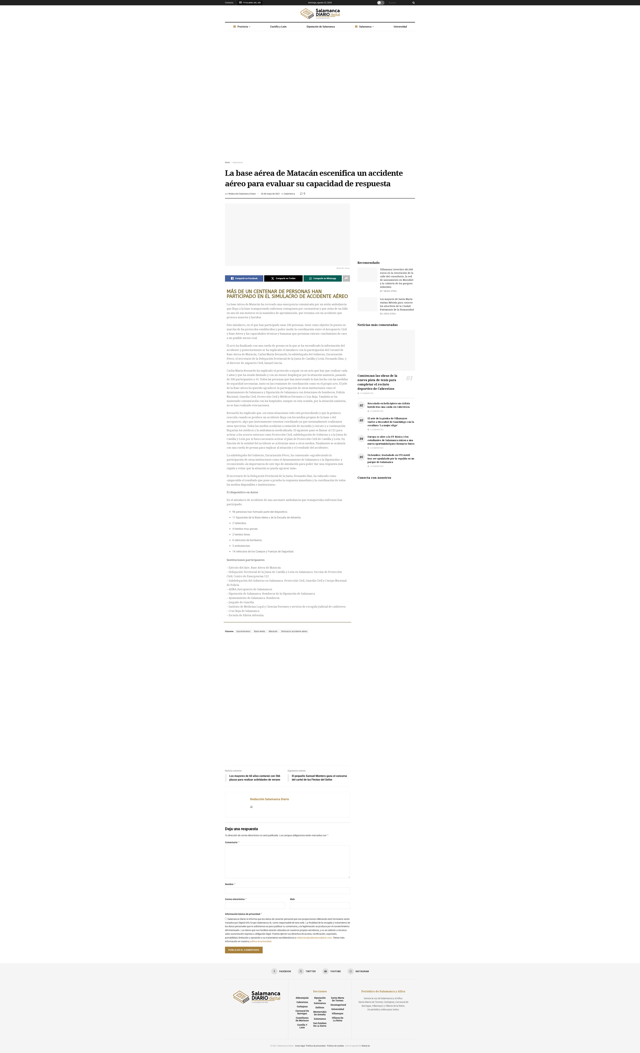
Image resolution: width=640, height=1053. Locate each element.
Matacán (273, 631)
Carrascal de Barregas (302, 1012)
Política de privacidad (316, 1046)
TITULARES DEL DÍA (251, 3)
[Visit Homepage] (320, 13)
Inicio (227, 162)
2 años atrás (389, 314)
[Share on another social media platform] (346, 278)
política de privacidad (260, 941)
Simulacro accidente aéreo (294, 631)
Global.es (366, 1046)
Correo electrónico (236, 899)
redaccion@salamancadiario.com (314, 937)
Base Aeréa (259, 631)
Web (292, 899)
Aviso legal (300, 1046)
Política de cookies (335, 1046)
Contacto (229, 2)
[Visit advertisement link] (320, 99)
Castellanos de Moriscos (302, 1019)
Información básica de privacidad (243, 914)
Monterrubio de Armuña (319, 1013)
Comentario (232, 842)
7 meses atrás (389, 291)
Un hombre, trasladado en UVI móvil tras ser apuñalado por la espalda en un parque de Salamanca (391, 458)
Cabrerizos (302, 1002)
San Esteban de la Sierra (319, 1024)
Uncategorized (338, 1005)
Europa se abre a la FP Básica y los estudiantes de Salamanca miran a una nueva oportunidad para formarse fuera (391, 440)
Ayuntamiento (243, 631)
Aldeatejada (302, 998)
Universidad (400, 26)
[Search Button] (413, 2)
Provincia (243, 26)
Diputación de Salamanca (321, 26)
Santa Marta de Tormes (337, 999)
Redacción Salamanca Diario (242, 193)
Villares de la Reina (337, 1019)
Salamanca (365, 26)
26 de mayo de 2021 (270, 193)
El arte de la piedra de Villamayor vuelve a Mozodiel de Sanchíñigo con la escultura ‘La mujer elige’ (391, 422)
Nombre (230, 884)
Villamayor (337, 1013)
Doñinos (320, 1007)
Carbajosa (302, 1006)
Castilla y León (278, 26)
